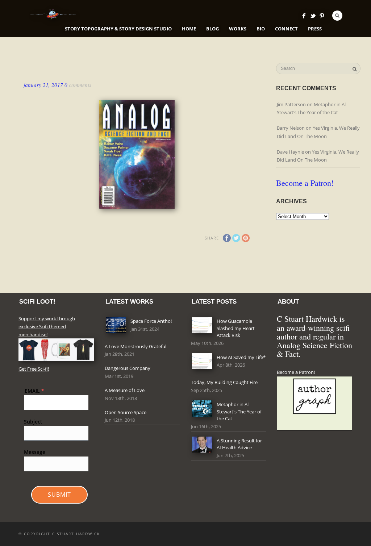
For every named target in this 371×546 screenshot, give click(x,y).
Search (337, 16)
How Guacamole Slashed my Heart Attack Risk (236, 328)
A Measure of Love (125, 390)
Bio (261, 28)
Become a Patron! (305, 183)
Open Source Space (125, 412)
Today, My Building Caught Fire (224, 382)
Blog (212, 28)
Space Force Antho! (151, 321)
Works (237, 28)
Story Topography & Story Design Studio (118, 28)
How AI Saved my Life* (241, 357)
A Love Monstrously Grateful (135, 346)
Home (189, 28)
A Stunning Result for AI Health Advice (239, 444)
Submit (59, 495)
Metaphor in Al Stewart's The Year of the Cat (239, 411)
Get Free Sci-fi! (33, 369)
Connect (286, 28)
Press (315, 28)
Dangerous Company (127, 368)
